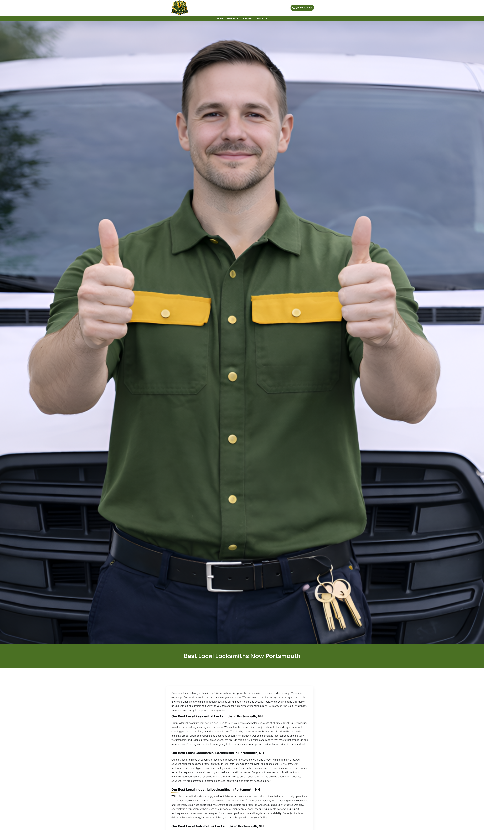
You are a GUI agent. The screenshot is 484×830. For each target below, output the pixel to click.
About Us (247, 18)
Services (231, 18)
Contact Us (261, 18)
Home (220, 18)
